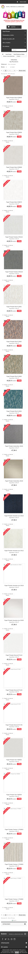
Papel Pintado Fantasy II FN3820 (14, 864)
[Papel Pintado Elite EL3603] (13, 364)
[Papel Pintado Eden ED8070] (13, 190)
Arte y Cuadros (6, 42)
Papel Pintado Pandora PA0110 (14, 237)
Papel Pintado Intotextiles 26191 (14, 446)
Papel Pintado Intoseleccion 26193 (14, 620)
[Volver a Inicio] (2, 54)
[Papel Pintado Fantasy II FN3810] (13, 817)
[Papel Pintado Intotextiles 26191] (13, 434)
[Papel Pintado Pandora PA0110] (13, 225)
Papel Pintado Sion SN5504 (14, 794)
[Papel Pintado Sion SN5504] (13, 782)
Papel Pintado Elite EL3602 (14, 341)
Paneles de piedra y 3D (8, 38)
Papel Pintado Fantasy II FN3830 (14, 899)
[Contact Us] (17, 2)
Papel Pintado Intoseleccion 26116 (14, 585)
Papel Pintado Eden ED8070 (14, 202)
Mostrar (3, 67)
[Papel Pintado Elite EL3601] (13, 294)
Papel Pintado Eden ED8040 (14, 97)
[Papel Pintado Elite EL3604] (13, 399)
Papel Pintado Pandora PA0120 (14, 272)
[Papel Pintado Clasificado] (3, 6)
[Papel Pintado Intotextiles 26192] (13, 468)
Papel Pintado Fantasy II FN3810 (14, 829)
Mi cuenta (4, 947)
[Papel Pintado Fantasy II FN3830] (13, 887)
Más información (23, 952)
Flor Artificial (6, 46)
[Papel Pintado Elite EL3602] (13, 329)
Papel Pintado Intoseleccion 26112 (14, 550)
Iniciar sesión (23, 1)
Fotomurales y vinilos (8, 35)
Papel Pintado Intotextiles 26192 (14, 481)
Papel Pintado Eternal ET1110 (14, 655)
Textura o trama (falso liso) (8, 56)
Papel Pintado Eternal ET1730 (14, 725)
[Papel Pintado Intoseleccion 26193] (13, 608)
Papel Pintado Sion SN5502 (14, 759)
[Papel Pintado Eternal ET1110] (13, 643)
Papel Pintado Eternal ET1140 (14, 690)
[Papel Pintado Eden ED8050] (13, 120)
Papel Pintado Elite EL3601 (14, 306)
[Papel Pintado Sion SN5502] (13, 747)
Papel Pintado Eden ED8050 (14, 132)
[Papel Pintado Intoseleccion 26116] (13, 573)
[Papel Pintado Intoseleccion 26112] (13, 538)
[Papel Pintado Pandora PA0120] (13, 259)
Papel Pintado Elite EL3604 (14, 411)
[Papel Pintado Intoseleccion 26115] (13, 503)
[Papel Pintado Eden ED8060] (13, 155)
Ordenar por (4, 64)
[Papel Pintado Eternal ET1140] (13, 678)
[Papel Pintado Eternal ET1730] (13, 712)
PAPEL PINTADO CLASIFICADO (15, 6)
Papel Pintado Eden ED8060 (14, 167)
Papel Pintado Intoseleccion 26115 (14, 516)
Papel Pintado (6, 31)
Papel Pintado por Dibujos (19, 54)
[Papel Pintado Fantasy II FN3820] (13, 852)
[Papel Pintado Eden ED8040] (13, 85)
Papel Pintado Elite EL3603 (14, 376)
